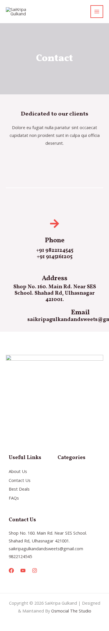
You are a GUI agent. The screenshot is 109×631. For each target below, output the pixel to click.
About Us (18, 471)
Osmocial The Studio (71, 611)
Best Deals (19, 489)
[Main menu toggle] (96, 11)
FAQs (14, 498)
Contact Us (20, 480)
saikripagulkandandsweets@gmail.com (46, 548)
